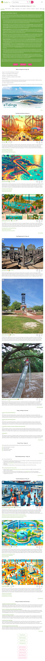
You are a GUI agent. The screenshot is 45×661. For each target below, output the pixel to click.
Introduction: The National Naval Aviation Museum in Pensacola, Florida (13, 514)
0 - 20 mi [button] (33, 6)
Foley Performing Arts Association (8, 447)
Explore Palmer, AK (22, 649)
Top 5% (12, 270)
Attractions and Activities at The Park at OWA (10, 625)
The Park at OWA (5, 24)
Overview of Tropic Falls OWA (7, 620)
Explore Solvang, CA (22, 646)
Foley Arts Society (6, 448)
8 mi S (10, 143)
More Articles (41, 631)
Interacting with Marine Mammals (7, 555)
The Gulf (4, 34)
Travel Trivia (28, 8)
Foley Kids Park (4, 270)
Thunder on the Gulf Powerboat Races (8, 412)
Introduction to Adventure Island (7, 188)
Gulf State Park (11, 462)
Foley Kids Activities (22, 637)
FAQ (21, 8)
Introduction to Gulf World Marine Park (8, 554)
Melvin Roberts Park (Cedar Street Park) (9, 399)
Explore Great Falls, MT (22, 657)
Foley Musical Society (6, 450)
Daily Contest (23, 64)
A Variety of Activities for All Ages (7, 149)
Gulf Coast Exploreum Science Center (10, 467)
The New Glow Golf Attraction (7, 191)
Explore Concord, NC (22, 652)
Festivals (24, 8)
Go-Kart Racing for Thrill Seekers (7, 150)
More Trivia (41, 453)
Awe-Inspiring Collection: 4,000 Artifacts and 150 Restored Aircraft (12, 517)
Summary (2, 8)
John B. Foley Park (5, 334)
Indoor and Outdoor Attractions (7, 189)
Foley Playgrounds (22, 643)
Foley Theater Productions (7, 449)
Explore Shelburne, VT (22, 655)
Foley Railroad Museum (6, 43)
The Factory (5, 54)
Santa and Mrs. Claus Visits (6, 229)
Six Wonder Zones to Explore (6, 594)
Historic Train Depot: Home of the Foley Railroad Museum (12, 609)
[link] (22, 416)
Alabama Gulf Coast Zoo (6, 220)
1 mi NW (9, 336)
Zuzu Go (15, 64)
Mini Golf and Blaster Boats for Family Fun (9, 151)
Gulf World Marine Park (6, 546)
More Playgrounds (40, 407)
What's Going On (8, 8)
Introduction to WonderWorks (7, 593)
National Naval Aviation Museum (8, 507)
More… (42, 110)
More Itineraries (40, 475)
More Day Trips (40, 598)
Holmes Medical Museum (7, 38)
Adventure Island (5, 181)
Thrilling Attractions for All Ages (7, 595)
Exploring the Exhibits (5, 556)
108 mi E (9, 548)
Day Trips (37, 8)
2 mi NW (9, 400)
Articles (41, 8)
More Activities (40, 232)
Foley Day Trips (22, 640)
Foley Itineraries (22, 634)
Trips (30, 64)
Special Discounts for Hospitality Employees (9, 228)
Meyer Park (28, 471)
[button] (27, 2)
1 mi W (9, 271)
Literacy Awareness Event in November (8, 230)
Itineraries (33, 8)
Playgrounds (17, 8)
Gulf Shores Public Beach (7, 29)
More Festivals (40, 439)
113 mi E (11, 587)
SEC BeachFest (4, 433)
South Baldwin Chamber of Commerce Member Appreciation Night (13, 426)
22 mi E (9, 508)
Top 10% (21, 399)
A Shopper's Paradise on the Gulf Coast (9, 603)
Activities (13, 8)
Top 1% (11, 181)
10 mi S (9, 182)
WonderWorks (4, 586)
